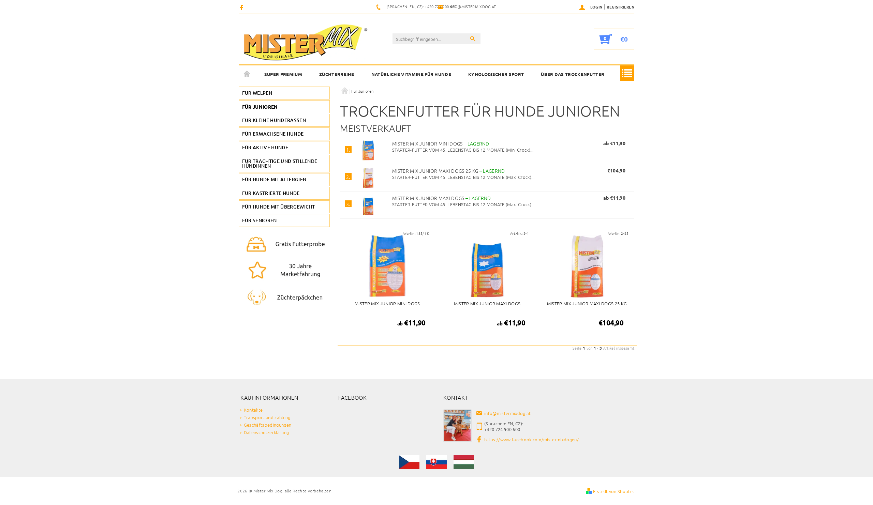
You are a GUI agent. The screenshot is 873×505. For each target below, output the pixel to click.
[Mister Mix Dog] (305, 42)
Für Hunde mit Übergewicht (278, 206)
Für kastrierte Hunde (270, 193)
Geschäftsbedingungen (267, 425)
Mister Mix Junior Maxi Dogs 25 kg (448, 170)
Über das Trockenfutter (572, 74)
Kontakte (253, 410)
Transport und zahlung (267, 417)
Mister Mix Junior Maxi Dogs (441, 198)
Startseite (247, 74)
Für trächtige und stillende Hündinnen (279, 163)
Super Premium (283, 74)
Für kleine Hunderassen (274, 120)
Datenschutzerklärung (266, 432)
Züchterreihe (336, 74)
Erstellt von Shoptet (613, 491)
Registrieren (620, 7)
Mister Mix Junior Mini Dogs (440, 143)
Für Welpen (257, 93)
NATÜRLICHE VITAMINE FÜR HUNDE (411, 74)
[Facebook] (242, 7)
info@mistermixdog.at (507, 413)
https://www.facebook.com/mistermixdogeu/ (531, 439)
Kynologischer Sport (496, 74)
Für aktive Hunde (265, 147)
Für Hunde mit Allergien (274, 179)
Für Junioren (260, 107)
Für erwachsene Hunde (273, 134)
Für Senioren (259, 220)
